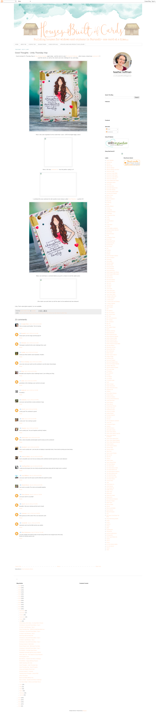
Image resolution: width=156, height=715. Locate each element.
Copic (107, 217)
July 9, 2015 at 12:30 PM (31, 380)
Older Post (98, 566)
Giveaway (108, 259)
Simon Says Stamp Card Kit (113, 433)
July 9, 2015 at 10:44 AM (35, 324)
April (21, 688)
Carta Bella (109, 210)
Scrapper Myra (25, 324)
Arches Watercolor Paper (112, 180)
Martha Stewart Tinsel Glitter (113, 343)
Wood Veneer (109, 510)
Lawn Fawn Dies (110, 290)
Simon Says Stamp (111, 431)
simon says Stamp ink (111, 537)
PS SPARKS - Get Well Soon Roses (28, 650)
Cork (107, 222)
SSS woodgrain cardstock (112, 420)
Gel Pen (108, 252)
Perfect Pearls (109, 395)
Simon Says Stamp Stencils (113, 442)
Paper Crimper (110, 384)
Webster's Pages (110, 500)
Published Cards (110, 409)
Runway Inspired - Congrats (26, 671)
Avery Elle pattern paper (112, 191)
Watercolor (109, 493)
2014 (19, 697)
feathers (108, 524)
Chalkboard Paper (110, 211)
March (21, 690)
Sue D (23, 504)
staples (108, 538)
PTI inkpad (109, 376)
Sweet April (25, 437)
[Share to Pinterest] (46, 311)
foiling (107, 526)
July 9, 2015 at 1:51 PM (32, 390)
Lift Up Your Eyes (23, 675)
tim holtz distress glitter (112, 544)
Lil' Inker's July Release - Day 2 (27, 633)
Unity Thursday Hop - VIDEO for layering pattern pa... (32, 629)
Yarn (107, 513)
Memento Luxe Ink (110, 347)
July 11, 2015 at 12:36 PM (33, 513)
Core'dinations (110, 221)
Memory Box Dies (110, 349)
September (22, 617)
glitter (107, 527)
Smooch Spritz (110, 449)
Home (58, 566)
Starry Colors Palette (111, 453)
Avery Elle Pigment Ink (111, 188)
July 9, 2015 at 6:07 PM (34, 437)
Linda (22, 380)
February (22, 693)
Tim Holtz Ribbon (110, 464)
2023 (19, 592)
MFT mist (108, 325)
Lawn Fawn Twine (110, 294)
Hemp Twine (109, 276)
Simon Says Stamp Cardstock (111, 436)
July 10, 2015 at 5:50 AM (36, 466)
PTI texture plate (110, 380)
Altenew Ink (109, 166)
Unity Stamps (109, 486)
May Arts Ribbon (110, 345)
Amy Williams (25, 475)
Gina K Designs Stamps (112, 255)
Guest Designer (110, 268)
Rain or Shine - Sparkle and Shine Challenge (30, 679)
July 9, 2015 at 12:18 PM (36, 361)
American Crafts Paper (112, 175)
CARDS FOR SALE (53, 44)
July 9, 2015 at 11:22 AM (32, 343)
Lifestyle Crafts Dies (111, 296)
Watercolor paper (110, 495)
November (22, 612)
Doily (30, 312)
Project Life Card (110, 408)
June (21, 684)
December (22, 610)
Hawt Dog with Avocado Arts (26, 635)
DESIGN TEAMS (42, 44)
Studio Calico (109, 460)
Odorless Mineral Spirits (112, 367)
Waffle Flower (109, 489)
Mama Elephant (110, 332)
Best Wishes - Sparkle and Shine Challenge (30, 658)
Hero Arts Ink (109, 277)
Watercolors (109, 497)
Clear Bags (109, 213)
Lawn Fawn (109, 288)
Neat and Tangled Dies (112, 362)
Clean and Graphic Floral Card (26, 669)
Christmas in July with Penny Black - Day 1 (29, 648)
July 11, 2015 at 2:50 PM (34, 523)
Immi (23, 418)
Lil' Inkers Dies (40, 312)
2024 (19, 590)
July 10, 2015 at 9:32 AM (35, 475)
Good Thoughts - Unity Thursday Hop (28, 665)
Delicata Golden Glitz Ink (112, 230)
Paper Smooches (110, 385)
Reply (20, 328)
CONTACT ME (32, 44)
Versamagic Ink (110, 488)
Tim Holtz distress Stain (112, 467)
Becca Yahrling (25, 361)
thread (108, 542)
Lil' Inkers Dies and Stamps (113, 301)
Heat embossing (110, 270)
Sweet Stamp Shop (111, 462)
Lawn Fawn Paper (110, 292)
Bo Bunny (108, 202)
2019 (19, 600)
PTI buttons (109, 371)
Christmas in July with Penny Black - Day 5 (29, 625)
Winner (108, 506)
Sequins (108, 426)
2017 (19, 604)
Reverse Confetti (110, 411)
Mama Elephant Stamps (112, 336)
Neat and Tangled (110, 360)
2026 (19, 585)
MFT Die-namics (110, 312)
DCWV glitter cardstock (112, 228)
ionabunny (24, 399)
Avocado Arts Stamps (111, 193)
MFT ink (108, 323)
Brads (107, 204)
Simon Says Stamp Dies (112, 438)
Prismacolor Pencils (111, 406)
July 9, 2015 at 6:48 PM (33, 447)
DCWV (108, 226)
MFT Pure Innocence (111, 318)
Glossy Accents (110, 266)
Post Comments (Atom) (27, 569)
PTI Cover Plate (110, 369)
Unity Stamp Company (41, 56)
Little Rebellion (72, 199)
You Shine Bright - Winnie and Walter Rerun (30, 682)
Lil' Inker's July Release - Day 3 (27, 627)
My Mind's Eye (109, 358)
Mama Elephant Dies (111, 334)
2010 (19, 706)
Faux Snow (109, 246)
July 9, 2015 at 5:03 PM (31, 409)
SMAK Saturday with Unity (25, 663)
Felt (107, 248)
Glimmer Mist (109, 264)
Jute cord (108, 283)
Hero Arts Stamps (110, 279)
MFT (107, 309)
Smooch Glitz (109, 447)
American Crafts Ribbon (112, 177)
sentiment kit (95, 56)
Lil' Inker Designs (110, 297)
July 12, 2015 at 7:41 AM (37, 532)
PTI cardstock (109, 373)
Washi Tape (64, 312)
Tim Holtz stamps (110, 478)
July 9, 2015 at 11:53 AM (32, 352)
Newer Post (18, 566)
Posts (108, 129)
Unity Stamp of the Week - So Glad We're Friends (31, 623)
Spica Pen (108, 451)
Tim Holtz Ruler (110, 466)
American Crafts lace (111, 178)
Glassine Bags (110, 263)
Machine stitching (110, 330)
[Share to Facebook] (44, 311)
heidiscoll (23, 390)
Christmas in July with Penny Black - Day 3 (29, 637)
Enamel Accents (110, 243)
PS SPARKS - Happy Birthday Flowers (28, 661)
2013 (19, 699)
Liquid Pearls (109, 305)
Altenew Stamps (110, 167)
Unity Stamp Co (57, 312)
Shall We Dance (110, 428)
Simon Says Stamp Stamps (113, 440)
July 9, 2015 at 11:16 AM (32, 333)
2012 (19, 702)
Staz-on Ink (109, 455)
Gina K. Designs (110, 257)
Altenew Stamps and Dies (112, 169)
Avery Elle (108, 184)
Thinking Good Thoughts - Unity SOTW (28, 673)
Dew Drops (109, 231)
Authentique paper (111, 182)
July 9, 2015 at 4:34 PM (32, 399)
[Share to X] (43, 311)
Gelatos (108, 254)
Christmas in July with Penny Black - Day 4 (29, 631)
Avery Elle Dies (110, 186)
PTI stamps (109, 378)
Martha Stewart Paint (111, 340)
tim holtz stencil (110, 546)
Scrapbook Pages (110, 424)
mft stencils (109, 531)
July (21, 621)
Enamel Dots (34, 312)
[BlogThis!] (41, 311)
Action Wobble (110, 160)
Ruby (22, 371)
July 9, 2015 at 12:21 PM (30, 371)
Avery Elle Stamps (110, 189)
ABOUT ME (23, 44)
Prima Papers (109, 402)
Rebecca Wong (26, 456)
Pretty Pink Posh (110, 400)
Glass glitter (109, 261)
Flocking (108, 250)
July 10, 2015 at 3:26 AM (36, 456)
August (21, 619)
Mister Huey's (109, 352)
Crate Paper (25, 312)
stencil (108, 540)
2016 (19, 606)
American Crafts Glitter (111, 173)
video (107, 549)
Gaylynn (24, 428)
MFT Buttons (109, 310)
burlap (108, 522)
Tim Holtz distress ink (49, 312)
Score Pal (108, 422)
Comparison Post (110, 215)
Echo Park (108, 239)
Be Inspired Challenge (71, 56)
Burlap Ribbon (110, 206)
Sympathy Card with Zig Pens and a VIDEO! (30, 652)
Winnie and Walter (110, 508)
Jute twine (108, 285)
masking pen (109, 529)
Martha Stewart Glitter (111, 338)
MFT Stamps (109, 320)
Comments (110, 132)
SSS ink (108, 418)
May (21, 686)
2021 (19, 596)
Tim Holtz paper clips (111, 477)
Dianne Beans (25, 485)
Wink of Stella (109, 504)
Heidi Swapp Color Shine (112, 272)
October (22, 614)
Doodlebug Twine (110, 237)
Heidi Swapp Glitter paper (112, 274)
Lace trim (108, 287)
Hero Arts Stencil (110, 281)
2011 (19, 704)
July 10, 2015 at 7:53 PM (31, 504)
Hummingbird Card (24, 656)
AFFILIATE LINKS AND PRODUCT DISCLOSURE (72, 44)
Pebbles (108, 391)
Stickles (108, 458)
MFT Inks (108, 316)
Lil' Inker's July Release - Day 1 (27, 639)
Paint (107, 382)
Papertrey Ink (109, 389)
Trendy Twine (109, 480)
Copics (20, 312)
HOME (16, 44)
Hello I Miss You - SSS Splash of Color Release (31, 654)
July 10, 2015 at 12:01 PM (36, 485)
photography (109, 535)
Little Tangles (109, 307)
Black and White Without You (26, 677)
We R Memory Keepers (112, 499)
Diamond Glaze (110, 233)
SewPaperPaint (26, 466)
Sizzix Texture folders (111, 445)
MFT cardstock (110, 321)
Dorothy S (24, 447)
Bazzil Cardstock (110, 198)
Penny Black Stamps (111, 393)
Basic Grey (109, 197)
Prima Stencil (109, 404)
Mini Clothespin (110, 351)
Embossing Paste (110, 241)
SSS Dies (108, 417)
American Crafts (110, 171)
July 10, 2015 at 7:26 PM (36, 494)
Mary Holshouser (26, 532)
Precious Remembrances (112, 398)
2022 (19, 594)
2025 (19, 587)
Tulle (107, 482)
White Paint (109, 502)
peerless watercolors (111, 533)
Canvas (108, 208)
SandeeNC (24, 523)
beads (108, 520)
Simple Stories (110, 444)
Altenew (108, 164)
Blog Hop (108, 200)
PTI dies (108, 375)
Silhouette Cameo (110, 430)
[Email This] (39, 311)
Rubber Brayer (110, 413)
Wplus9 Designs (110, 511)
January (22, 695)
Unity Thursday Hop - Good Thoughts (28, 667)
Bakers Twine (109, 195)
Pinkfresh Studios (110, 397)
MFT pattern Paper (111, 327)
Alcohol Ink (109, 162)
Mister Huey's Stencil (111, 354)
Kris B (23, 409)
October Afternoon (110, 365)
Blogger (84, 710)
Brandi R (23, 333)
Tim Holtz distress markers (112, 471)
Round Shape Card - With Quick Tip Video (29, 646)
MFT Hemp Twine (110, 314)
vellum (108, 548)
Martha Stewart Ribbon (112, 342)
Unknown (23, 343)
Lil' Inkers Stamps (110, 303)
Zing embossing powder (112, 518)
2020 (19, 598)
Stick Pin (108, 456)
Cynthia (23, 352)
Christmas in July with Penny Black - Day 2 (29, 642)
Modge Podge (109, 356)
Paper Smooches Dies (111, 387)
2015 (19, 608)
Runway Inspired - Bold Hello (26, 644)
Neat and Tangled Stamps (112, 363)
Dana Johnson (25, 494)
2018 (19, 602)
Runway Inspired (110, 415)
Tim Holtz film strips (111, 475)
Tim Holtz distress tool (111, 473)
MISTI (107, 329)
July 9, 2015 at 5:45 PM (30, 418)
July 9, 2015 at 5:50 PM (32, 428)
